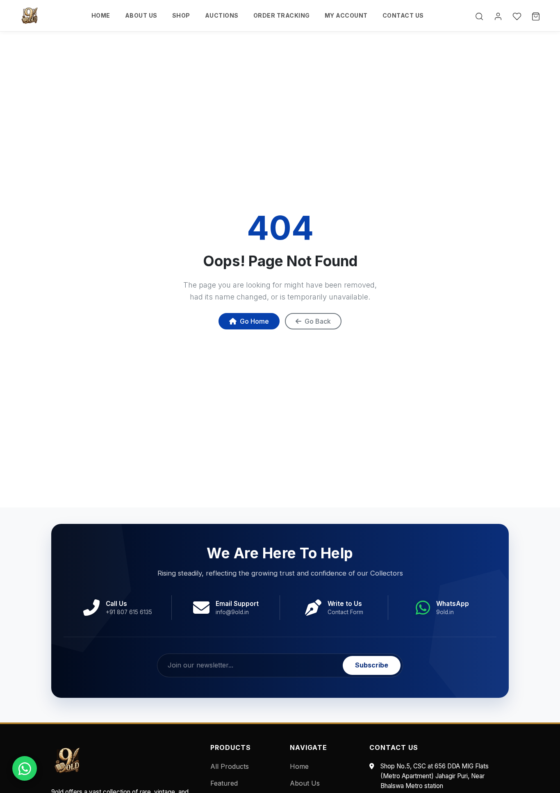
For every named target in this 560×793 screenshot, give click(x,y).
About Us (305, 783)
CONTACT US (403, 15)
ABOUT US (141, 15)
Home (299, 766)
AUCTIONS (222, 15)
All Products (229, 766)
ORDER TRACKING (281, 15)
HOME (100, 15)
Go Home (254, 321)
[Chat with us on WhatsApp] (24, 768)
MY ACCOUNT (346, 15)
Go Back (318, 321)
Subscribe (371, 665)
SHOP (181, 15)
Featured (224, 783)
